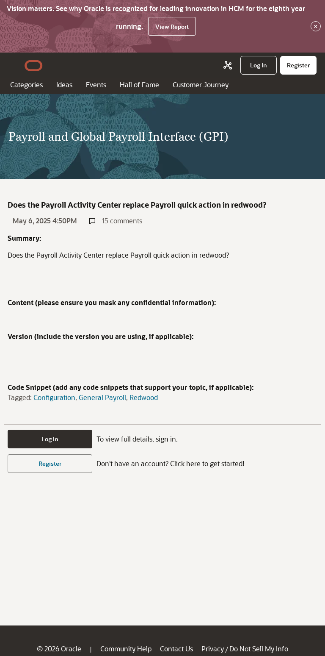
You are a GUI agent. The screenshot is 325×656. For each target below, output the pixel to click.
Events (96, 84)
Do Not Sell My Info (258, 648)
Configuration (54, 397)
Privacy (212, 648)
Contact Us (176, 648)
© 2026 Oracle (59, 648)
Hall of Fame (139, 84)
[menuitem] (258, 65)
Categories (26, 84)
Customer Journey (201, 84)
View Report (172, 26)
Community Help (125, 648)
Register (50, 463)
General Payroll (102, 397)
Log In (49, 439)
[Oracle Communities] (228, 65)
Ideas (64, 84)
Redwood (143, 397)
